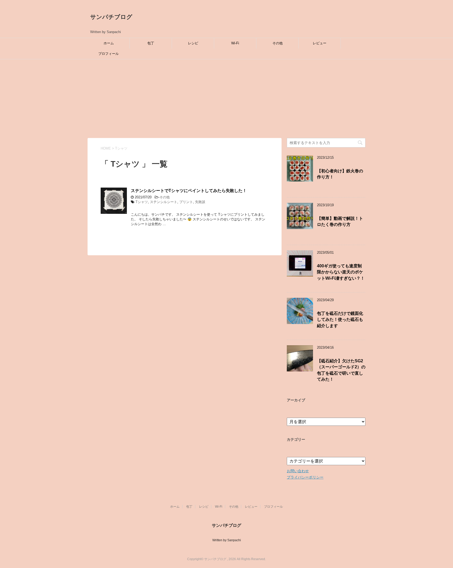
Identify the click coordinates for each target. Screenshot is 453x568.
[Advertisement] (226, 98)
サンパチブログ (111, 17)
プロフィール (108, 54)
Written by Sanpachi (226, 540)
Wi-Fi (235, 43)
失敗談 (200, 202)
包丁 (150, 43)
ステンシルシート (163, 202)
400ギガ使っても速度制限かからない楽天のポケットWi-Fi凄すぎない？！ (341, 272)
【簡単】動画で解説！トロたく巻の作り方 (340, 221)
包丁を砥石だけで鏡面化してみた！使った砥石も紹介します (340, 319)
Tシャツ (142, 202)
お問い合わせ (298, 471)
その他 (277, 43)
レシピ (193, 43)
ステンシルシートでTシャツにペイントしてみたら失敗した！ (189, 190)
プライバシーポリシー (305, 477)
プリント (186, 202)
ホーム (109, 43)
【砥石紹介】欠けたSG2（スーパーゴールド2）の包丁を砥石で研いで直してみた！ (341, 370)
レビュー (319, 43)
